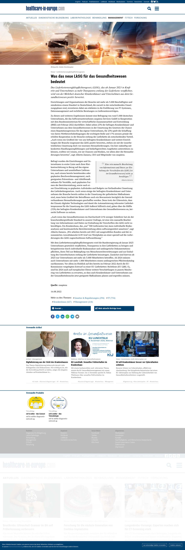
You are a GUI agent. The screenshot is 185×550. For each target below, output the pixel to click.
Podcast (85, 2)
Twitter (94, 435)
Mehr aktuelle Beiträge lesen (109, 308)
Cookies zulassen (175, 545)
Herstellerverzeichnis (69, 440)
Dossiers (64, 433)
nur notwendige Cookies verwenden (154, 545)
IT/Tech (129, 17)
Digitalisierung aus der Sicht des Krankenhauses (47, 362)
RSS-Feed (95, 442)
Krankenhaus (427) (63, 301)
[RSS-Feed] (157, 2)
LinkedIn (95, 440)
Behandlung (99, 17)
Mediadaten (120, 2)
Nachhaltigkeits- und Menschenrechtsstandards (133, 440)
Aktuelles (31, 17)
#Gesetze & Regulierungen (47, 381)
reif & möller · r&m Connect (35, 414)
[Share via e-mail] (77, 316)
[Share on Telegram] (72, 316)
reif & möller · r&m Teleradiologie (55, 415)
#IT (58, 381)
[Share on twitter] (58, 316)
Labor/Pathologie (80, 17)
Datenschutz (120, 444)
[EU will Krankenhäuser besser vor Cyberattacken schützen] (137, 344)
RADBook (111, 2)
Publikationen (94, 2)
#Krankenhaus (64, 381)
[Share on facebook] (53, 316)
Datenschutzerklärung (16, 547)
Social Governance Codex (125, 442)
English (78, 2)
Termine (130, 2)
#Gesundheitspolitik (139, 381)
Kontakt (146, 2)
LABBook (104, 2)
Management (115, 17)
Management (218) (84, 301)
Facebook (95, 433)
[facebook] (152, 2)
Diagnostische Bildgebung (54, 17)
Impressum (119, 447)
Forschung (140, 17)
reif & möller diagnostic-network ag (35, 417)
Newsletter (138, 2)
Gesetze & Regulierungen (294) (89, 297)
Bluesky (94, 437)
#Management (109, 381)
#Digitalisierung (127, 381)
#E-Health (35, 381)
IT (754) (111, 297)
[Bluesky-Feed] (155, 2)
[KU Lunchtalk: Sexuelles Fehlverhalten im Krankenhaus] (92, 344)
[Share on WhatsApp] (67, 316)
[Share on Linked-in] (62, 316)
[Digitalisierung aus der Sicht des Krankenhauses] (47, 344)
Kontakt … (58, 308)
